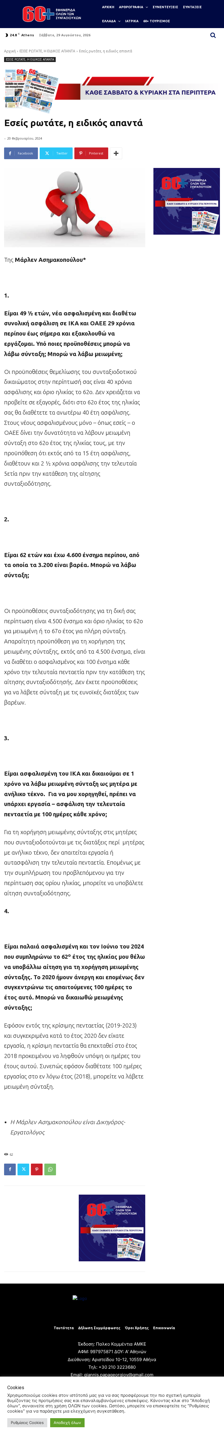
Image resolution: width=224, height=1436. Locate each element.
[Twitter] (23, 1169)
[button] (213, 35)
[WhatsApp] (50, 1169)
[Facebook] (10, 1169)
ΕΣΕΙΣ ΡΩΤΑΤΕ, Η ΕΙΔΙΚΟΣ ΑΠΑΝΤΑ (47, 51)
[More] (116, 153)
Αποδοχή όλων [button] (67, 1422)
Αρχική (10, 51)
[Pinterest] (37, 1169)
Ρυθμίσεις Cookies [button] (27, 1422)
